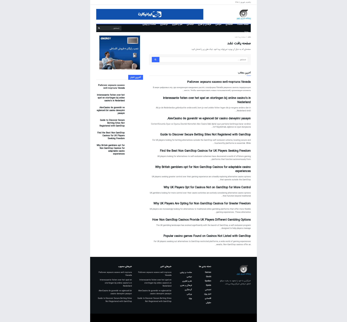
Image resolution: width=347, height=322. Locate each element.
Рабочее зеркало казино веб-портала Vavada (219, 82)
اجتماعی (190, 24)
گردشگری (164, 24)
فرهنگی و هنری (204, 24)
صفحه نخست (243, 24)
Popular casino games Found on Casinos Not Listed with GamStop (207, 236)
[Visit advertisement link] (149, 14)
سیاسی (218, 24)
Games (208, 272)
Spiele (208, 285)
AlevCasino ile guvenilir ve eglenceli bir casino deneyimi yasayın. (209, 118)
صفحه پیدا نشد (240, 37)
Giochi (208, 276)
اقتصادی (229, 24)
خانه (249, 37)
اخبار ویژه (207, 293)
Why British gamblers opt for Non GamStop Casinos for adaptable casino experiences (203, 169)
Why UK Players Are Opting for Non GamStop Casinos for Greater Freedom (202, 203)
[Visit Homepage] (240, 14)
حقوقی (246, 32)
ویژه (190, 298)
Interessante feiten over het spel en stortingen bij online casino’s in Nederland (207, 100)
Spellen (208, 280)
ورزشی (189, 293)
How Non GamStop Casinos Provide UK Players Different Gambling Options (201, 219)
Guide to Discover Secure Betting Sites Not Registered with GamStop (205, 134)
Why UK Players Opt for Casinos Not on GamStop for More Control (207, 187)
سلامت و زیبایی (149, 24)
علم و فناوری (177, 24)
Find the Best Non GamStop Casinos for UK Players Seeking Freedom (205, 151)
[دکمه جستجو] (99, 28)
